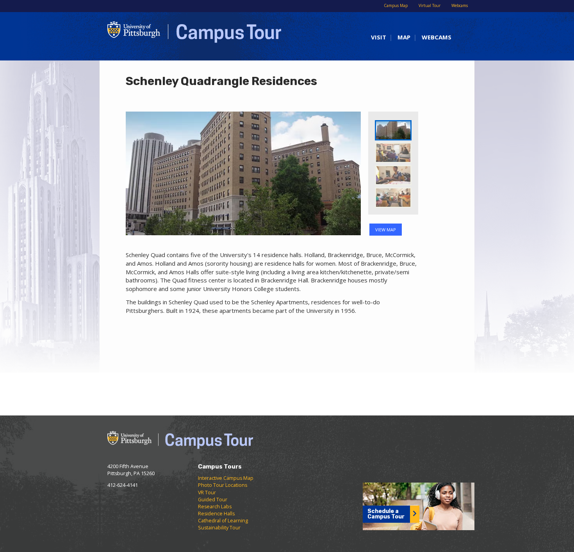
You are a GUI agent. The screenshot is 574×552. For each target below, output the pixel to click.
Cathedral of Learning (223, 520)
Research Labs (215, 506)
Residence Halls (216, 513)
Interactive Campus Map (225, 478)
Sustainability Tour (219, 527)
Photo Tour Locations (222, 485)
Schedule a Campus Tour (386, 514)
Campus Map (396, 5)
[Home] (190, 35)
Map (404, 37)
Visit (378, 37)
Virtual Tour (429, 5)
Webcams (459, 5)
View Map (385, 230)
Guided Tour (212, 499)
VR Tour (207, 492)
